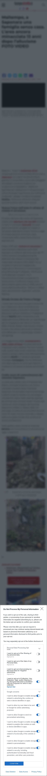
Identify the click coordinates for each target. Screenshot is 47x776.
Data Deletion (11, 772)
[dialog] (23, 690)
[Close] (42, 609)
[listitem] (23, 648)
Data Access (23, 772)
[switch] (38, 654)
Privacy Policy (36, 772)
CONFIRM (14, 763)
